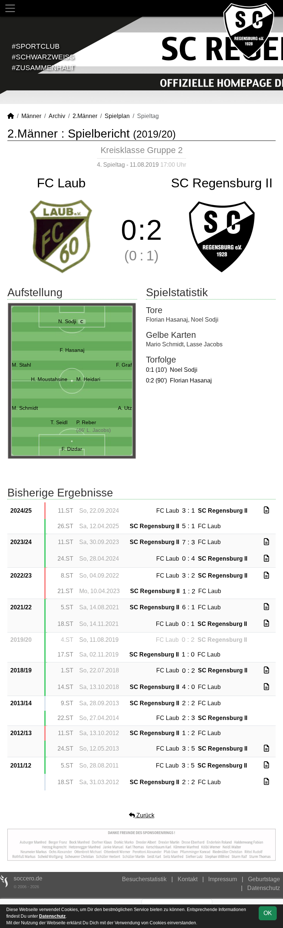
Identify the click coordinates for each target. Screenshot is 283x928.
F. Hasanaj (72, 350)
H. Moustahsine (49, 379)
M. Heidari (88, 379)
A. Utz (125, 408)
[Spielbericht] (266, 510)
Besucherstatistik (144, 879)
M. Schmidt (25, 408)
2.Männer (85, 116)
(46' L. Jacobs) (93, 430)
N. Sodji (71, 321)
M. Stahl (21, 365)
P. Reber (86, 422)
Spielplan (117, 116)
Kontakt (188, 879)
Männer (31, 116)
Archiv (57, 116)
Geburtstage (264, 879)
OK (267, 913)
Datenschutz (263, 888)
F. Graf (124, 365)
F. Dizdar (72, 449)
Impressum (222, 879)
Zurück (144, 815)
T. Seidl (58, 422)
